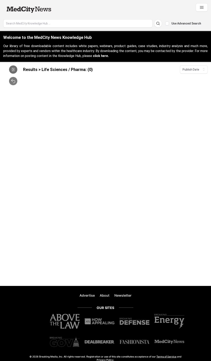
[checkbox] (167, 23)
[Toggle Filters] (13, 69)
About (104, 295)
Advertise (87, 295)
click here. (101, 56)
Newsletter (122, 295)
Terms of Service (166, 356)
